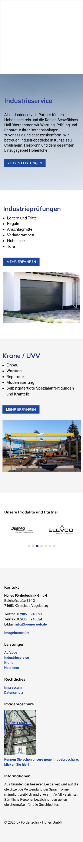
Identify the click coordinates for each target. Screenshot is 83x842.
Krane (8, 663)
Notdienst (11, 668)
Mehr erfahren (21, 261)
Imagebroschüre (17, 633)
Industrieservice (16, 658)
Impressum (13, 687)
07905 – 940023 (29, 614)
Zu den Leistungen (25, 163)
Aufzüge (10, 653)
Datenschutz (13, 693)
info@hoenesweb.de (31, 624)
